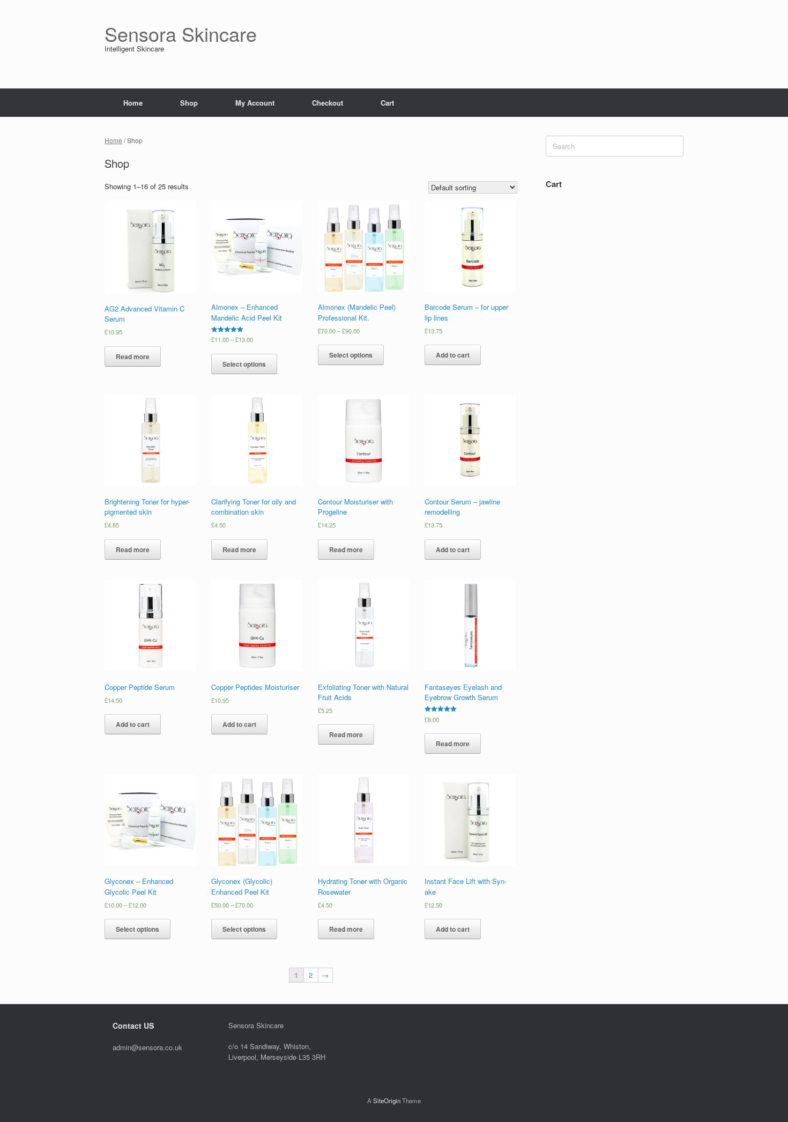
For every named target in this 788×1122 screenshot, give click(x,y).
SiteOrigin (386, 1100)
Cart (387, 103)
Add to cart (453, 355)
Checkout (327, 103)
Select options (244, 364)
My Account (254, 103)
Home (133, 103)
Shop (189, 103)
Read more (133, 356)
